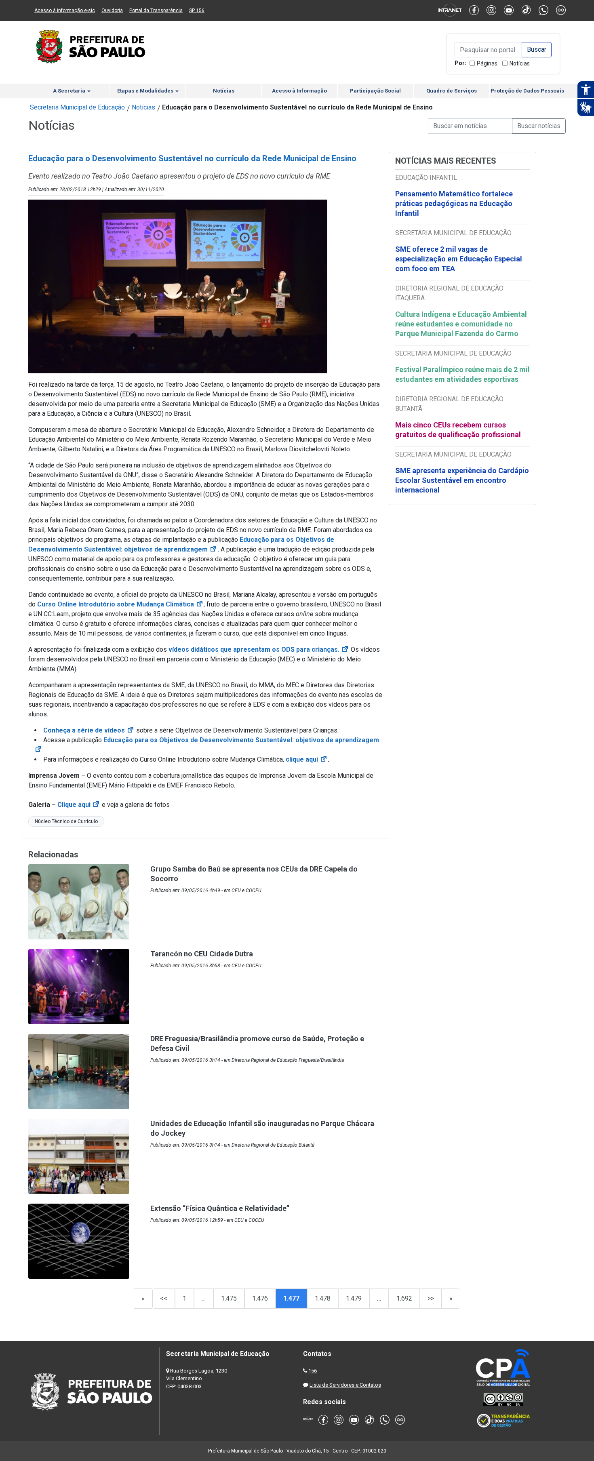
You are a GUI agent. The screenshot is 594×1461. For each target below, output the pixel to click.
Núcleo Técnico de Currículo (66, 821)
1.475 (229, 1298)
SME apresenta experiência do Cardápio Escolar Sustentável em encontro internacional (462, 480)
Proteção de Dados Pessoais (527, 91)
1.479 (354, 1298)
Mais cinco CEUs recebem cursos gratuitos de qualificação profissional (458, 430)
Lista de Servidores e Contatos (345, 1385)
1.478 (323, 1298)
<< (163, 1298)
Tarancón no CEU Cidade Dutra (201, 953)
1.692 (404, 1298)
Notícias (520, 63)
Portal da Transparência (156, 10)
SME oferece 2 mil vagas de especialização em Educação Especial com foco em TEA (458, 259)
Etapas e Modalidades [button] (146, 91)
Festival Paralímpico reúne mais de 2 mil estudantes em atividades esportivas (462, 374)
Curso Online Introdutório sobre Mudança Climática (120, 604)
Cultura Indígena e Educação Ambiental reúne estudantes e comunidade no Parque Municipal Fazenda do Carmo (461, 324)
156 (312, 1371)
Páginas (487, 63)
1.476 (260, 1298)
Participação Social (375, 91)
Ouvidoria (112, 10)
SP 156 (196, 10)
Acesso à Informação (299, 91)
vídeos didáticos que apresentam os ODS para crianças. (259, 649)
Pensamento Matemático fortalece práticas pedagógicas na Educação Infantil (454, 203)
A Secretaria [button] (69, 91)
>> (431, 1298)
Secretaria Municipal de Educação (77, 107)
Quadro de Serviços (451, 91)
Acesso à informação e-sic (64, 10)
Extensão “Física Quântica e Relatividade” (219, 1208)
